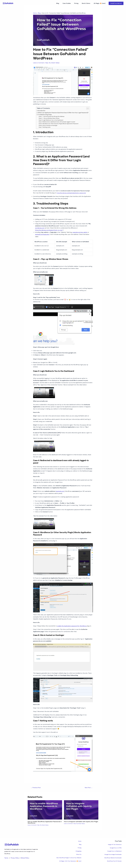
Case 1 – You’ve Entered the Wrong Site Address (51, 116)
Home (35, 13)
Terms (6, 858)
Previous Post (36, 787)
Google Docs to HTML (116, 848)
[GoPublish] (8, 3)
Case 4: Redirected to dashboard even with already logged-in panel (57, 122)
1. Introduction (41, 110)
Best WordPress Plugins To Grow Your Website (69, 857)
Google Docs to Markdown (114, 851)
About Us (78, 854)
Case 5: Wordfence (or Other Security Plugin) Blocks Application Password (58, 123)
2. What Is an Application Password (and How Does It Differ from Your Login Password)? (63, 112)
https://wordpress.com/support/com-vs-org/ (49, 230)
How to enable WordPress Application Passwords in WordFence (45, 822)
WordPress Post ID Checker (114, 861)
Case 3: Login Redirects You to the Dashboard (51, 120)
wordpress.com (39, 228)
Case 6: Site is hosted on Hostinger (48, 125)
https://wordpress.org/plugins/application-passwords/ (71, 193)
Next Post (88, 787)
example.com (60, 491)
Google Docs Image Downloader (113, 854)
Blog (57, 3)
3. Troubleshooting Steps (44, 114)
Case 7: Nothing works (44, 127)
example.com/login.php (42, 234)
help (46, 63)
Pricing (76, 3)
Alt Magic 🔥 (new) (99, 3)
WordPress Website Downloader (113, 858)
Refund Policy (25, 858)
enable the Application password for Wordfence (71, 626)
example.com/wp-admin (80, 232)
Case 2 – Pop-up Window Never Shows (49, 118)
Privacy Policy (15, 858)
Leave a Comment (38, 63)
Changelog (78, 851)
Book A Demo (86, 3)
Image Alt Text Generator (115, 844)
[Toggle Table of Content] (87, 108)
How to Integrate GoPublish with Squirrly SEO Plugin (81, 821)
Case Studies (67, 3)
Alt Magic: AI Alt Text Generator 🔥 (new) (70, 861)
